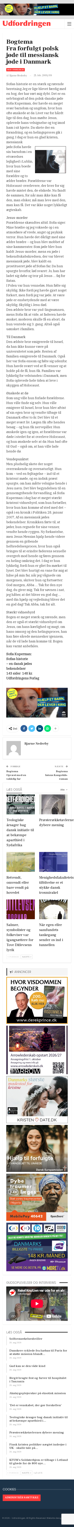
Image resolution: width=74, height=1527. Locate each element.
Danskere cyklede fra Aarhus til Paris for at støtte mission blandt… (38, 1352)
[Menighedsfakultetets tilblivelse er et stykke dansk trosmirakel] (53, 862)
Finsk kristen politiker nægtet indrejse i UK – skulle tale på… (37, 1446)
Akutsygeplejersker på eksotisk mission (37, 1393)
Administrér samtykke (21, 1497)
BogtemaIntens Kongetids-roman (56, 775)
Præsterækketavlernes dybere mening (36, 1433)
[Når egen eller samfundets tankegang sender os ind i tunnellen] (53, 909)
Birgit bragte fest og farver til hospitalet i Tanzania (37, 1379)
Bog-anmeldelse (15, 69)
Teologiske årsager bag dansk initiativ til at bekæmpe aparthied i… (38, 1419)
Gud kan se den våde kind (27, 1366)
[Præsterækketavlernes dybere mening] (53, 804)
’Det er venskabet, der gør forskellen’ (35, 1405)
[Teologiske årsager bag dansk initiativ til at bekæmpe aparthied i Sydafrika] (20, 804)
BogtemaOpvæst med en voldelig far (16, 775)
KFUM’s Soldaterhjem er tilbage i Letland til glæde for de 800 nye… (38, 1461)
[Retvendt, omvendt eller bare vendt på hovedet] (20, 862)
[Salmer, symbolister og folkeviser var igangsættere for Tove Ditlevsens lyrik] (20, 909)
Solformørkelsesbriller (25, 1339)
